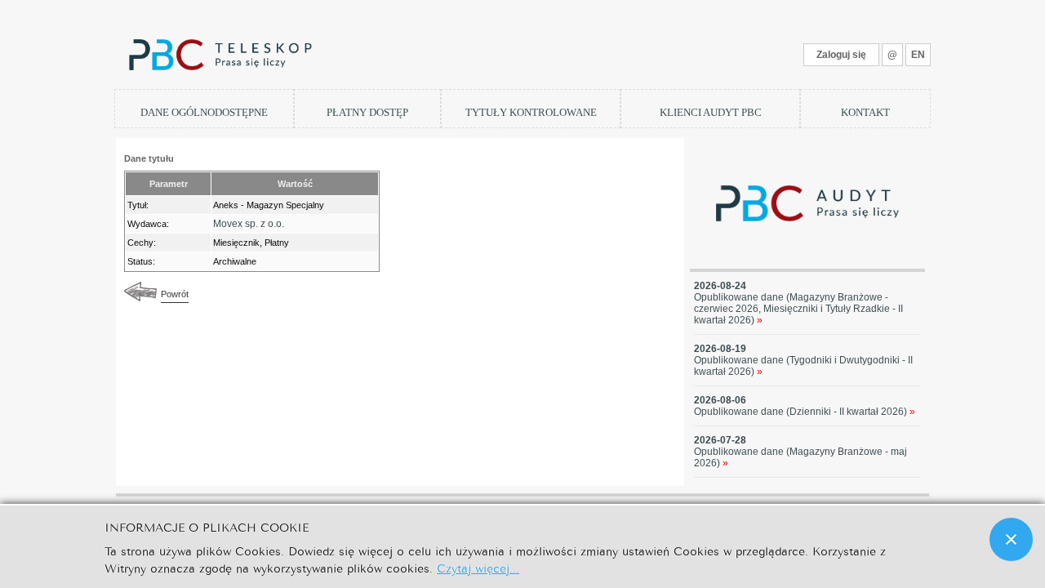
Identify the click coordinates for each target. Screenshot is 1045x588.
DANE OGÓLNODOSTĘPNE (204, 112)
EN (918, 54)
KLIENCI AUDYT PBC (711, 112)
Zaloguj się (841, 54)
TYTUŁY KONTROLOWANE (531, 112)
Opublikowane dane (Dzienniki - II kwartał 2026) (804, 411)
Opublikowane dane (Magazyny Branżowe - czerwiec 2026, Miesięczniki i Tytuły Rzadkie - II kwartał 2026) (798, 309)
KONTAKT (865, 112)
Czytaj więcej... (478, 567)
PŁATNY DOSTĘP (367, 112)
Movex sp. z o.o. (248, 223)
